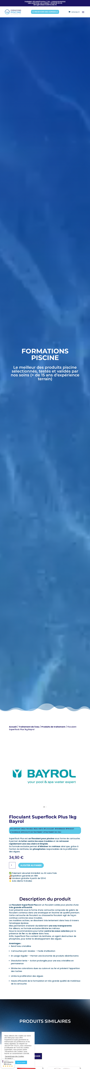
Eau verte (39, 829)
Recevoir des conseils (46, 12)
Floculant (49, 829)
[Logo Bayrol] (45, 811)
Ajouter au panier (31, 865)
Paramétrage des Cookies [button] (14, 1056)
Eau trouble (28, 829)
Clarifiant (16, 829)
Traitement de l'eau (29, 726)
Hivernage (60, 829)
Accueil (13, 726)
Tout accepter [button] (21, 1062)
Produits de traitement (53, 726)
